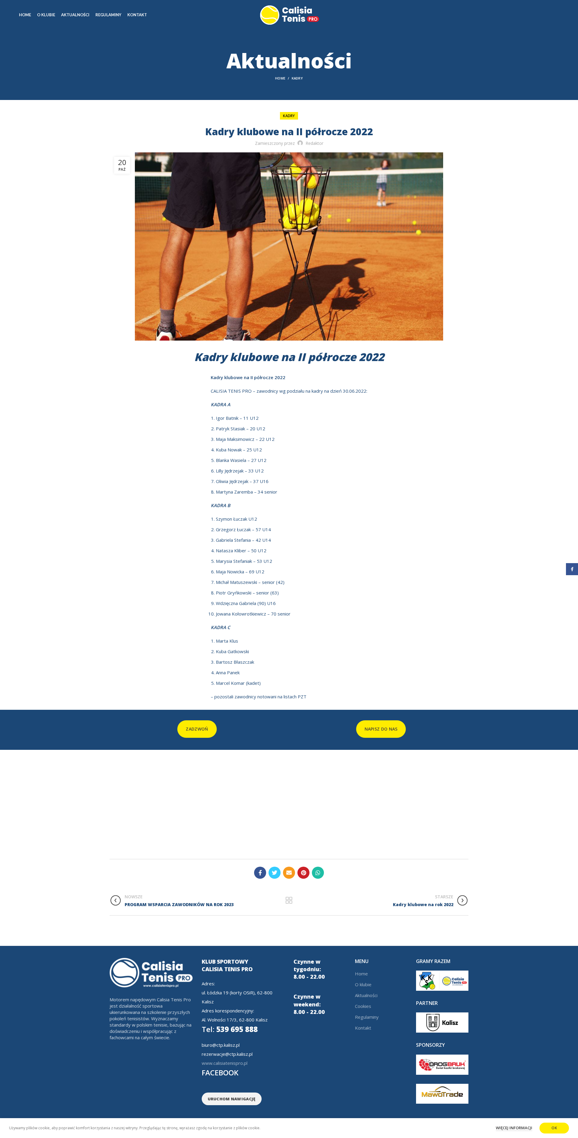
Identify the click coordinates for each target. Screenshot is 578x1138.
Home (280, 78)
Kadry (297, 78)
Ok (554, 1127)
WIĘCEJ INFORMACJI (514, 1127)
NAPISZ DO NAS (381, 729)
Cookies (363, 1006)
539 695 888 (230, 1029)
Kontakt (363, 1028)
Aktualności (366, 995)
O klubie (363, 984)
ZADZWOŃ (197, 729)
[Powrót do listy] (289, 900)
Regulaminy (367, 1017)
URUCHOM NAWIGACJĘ (232, 1099)
